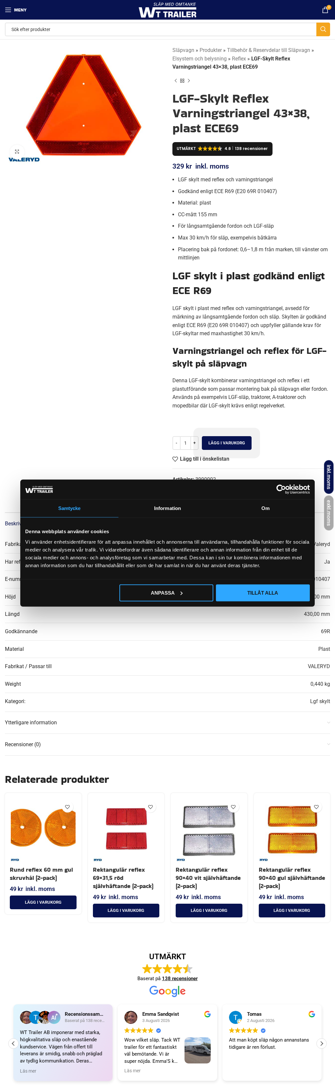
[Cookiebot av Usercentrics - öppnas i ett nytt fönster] (281, 489)
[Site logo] (167, 9)
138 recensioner (180, 978)
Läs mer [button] (13, 1071)
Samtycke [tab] (69, 508)
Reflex (239, 59)
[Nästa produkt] (188, 81)
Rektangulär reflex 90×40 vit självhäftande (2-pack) (208, 877)
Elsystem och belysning (199, 59)
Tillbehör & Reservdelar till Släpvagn (268, 50)
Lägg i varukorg (226, 442)
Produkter (211, 50)
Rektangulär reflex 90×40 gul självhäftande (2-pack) (292, 877)
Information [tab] (167, 508)
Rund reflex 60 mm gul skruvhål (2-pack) (41, 873)
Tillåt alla (262, 592)
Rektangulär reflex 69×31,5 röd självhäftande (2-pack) (123, 877)
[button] (43, 902)
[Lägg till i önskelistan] (67, 807)
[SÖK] (323, 29)
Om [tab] (265, 508)
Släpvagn (183, 50)
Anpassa (163, 592)
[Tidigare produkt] (175, 81)
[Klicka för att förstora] (17, 152)
